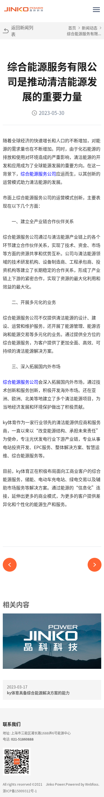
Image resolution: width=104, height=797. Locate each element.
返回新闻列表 (22, 30)
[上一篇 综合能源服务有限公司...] (12, 565)
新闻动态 (89, 27)
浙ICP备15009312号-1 (20, 790)
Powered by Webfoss (82, 784)
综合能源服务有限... (84, 33)
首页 (72, 27)
